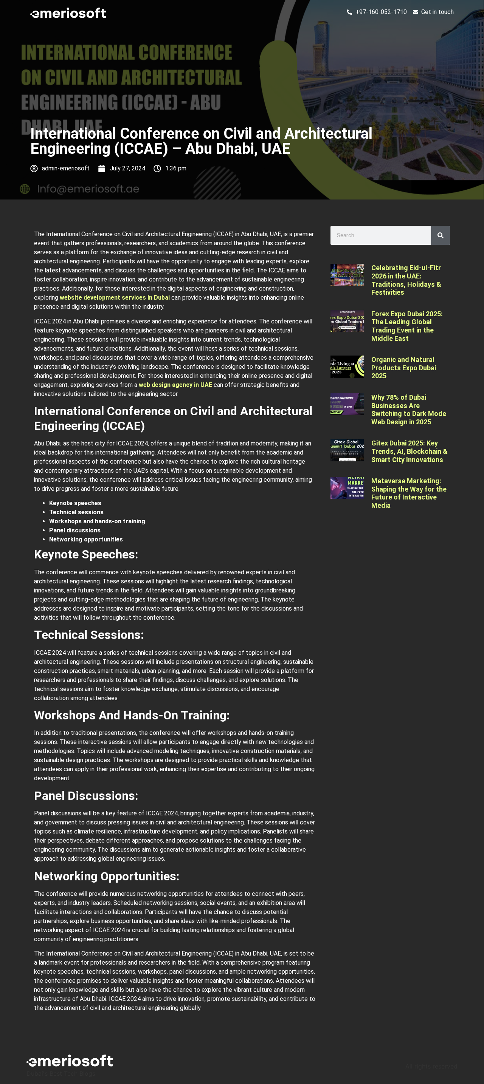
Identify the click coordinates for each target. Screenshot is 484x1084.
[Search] (440, 235)
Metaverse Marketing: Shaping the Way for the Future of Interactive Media (409, 493)
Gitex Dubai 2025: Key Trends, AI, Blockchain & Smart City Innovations (409, 451)
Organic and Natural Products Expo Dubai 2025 (403, 368)
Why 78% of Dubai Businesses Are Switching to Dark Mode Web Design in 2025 (408, 409)
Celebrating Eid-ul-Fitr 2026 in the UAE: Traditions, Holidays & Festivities (406, 280)
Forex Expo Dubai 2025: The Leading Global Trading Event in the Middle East (407, 326)
